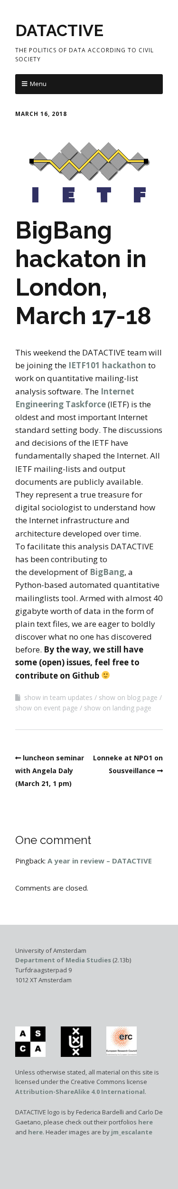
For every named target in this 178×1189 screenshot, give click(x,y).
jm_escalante (131, 1132)
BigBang (107, 571)
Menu (38, 83)
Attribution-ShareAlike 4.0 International (80, 1091)
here (145, 1122)
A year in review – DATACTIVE (99, 860)
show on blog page (128, 697)
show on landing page (117, 707)
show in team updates (58, 697)
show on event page (46, 707)
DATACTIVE (59, 30)
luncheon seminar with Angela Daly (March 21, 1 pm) (49, 770)
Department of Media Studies (63, 960)
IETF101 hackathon (107, 365)
